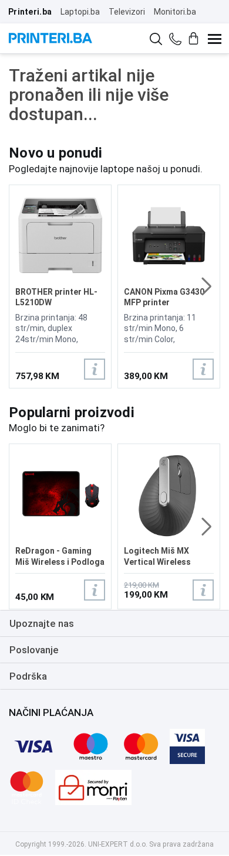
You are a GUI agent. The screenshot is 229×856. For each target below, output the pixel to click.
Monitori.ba (175, 11)
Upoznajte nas (41, 623)
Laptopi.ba (80, 11)
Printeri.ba (30, 11)
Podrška (28, 676)
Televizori (127, 11)
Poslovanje (34, 650)
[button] (206, 286)
